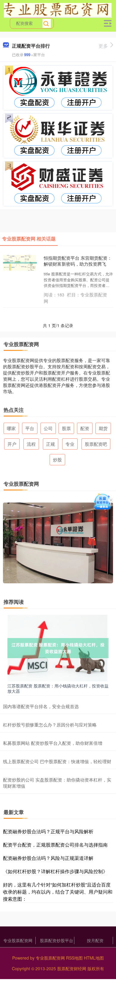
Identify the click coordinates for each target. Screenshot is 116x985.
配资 (84, 428)
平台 (29, 428)
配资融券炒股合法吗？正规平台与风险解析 (48, 831)
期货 (103, 428)
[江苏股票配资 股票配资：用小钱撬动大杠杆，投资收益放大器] (58, 647)
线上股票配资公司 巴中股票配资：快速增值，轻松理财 (57, 761)
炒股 (57, 459)
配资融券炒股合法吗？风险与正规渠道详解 (48, 858)
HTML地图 (94, 958)
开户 (11, 444)
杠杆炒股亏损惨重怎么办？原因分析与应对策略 (50, 724)
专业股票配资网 (17, 940)
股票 (66, 428)
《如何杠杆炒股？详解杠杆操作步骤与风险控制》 (55, 871)
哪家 (11, 428)
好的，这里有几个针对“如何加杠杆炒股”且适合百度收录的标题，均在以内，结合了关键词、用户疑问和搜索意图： (57, 891)
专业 (69, 444)
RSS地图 (74, 958)
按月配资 (95, 940)
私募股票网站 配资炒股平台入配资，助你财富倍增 (52, 743)
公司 (48, 428)
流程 (31, 444)
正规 (50, 444)
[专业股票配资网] (58, 10)
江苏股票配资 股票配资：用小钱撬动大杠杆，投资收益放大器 (58, 688)
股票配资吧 (96, 444)
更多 (103, 45)
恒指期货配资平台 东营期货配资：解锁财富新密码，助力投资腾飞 (78, 261)
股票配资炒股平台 (56, 940)
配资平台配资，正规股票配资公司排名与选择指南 (55, 844)
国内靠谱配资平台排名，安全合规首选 (41, 706)
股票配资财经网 (71, 968)
